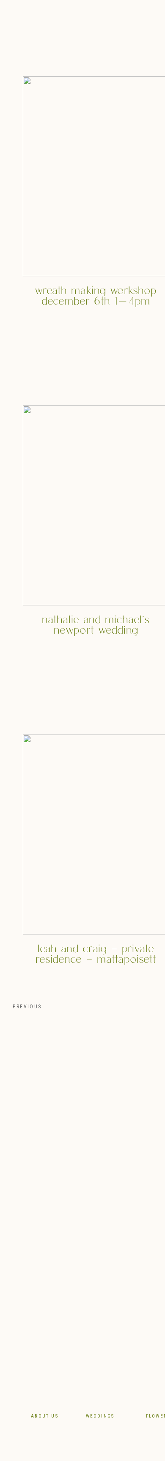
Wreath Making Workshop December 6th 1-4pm (96, 296)
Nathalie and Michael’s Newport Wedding (95, 625)
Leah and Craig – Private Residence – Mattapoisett (96, 954)
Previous (26, 1007)
